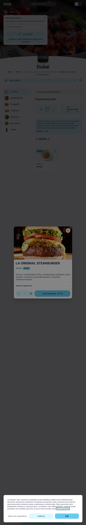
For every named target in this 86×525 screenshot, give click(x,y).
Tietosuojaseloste (63, 509)
